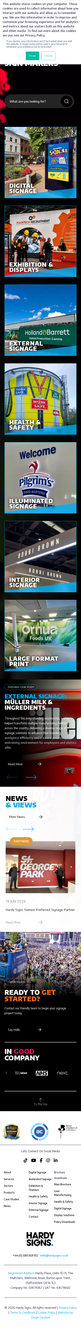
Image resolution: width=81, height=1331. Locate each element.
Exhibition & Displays (36, 1187)
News (7, 1206)
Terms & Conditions (23, 1312)
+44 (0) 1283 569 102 (25, 1255)
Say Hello (14, 1030)
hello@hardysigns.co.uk (54, 1255)
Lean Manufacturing (62, 1193)
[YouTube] (34, 1160)
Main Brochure (62, 1184)
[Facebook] (41, 1160)
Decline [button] (48, 55)
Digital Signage (63, 1208)
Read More (15, 764)
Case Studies (11, 1199)
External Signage (39, 1209)
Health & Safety (63, 1201)
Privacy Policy (67, 1308)
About (7, 1172)
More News (17, 817)
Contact (33, 1216)
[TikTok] (26, 1160)
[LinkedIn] (55, 1160)
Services (9, 1179)
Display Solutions (64, 1215)
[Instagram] (48, 1160)
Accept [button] (32, 55)
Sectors (8, 1185)
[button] (30, 777)
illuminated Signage (40, 1179)
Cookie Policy (46, 1312)
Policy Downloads (64, 1221)
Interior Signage (38, 1203)
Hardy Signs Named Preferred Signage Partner (40, 910)
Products (9, 1192)
